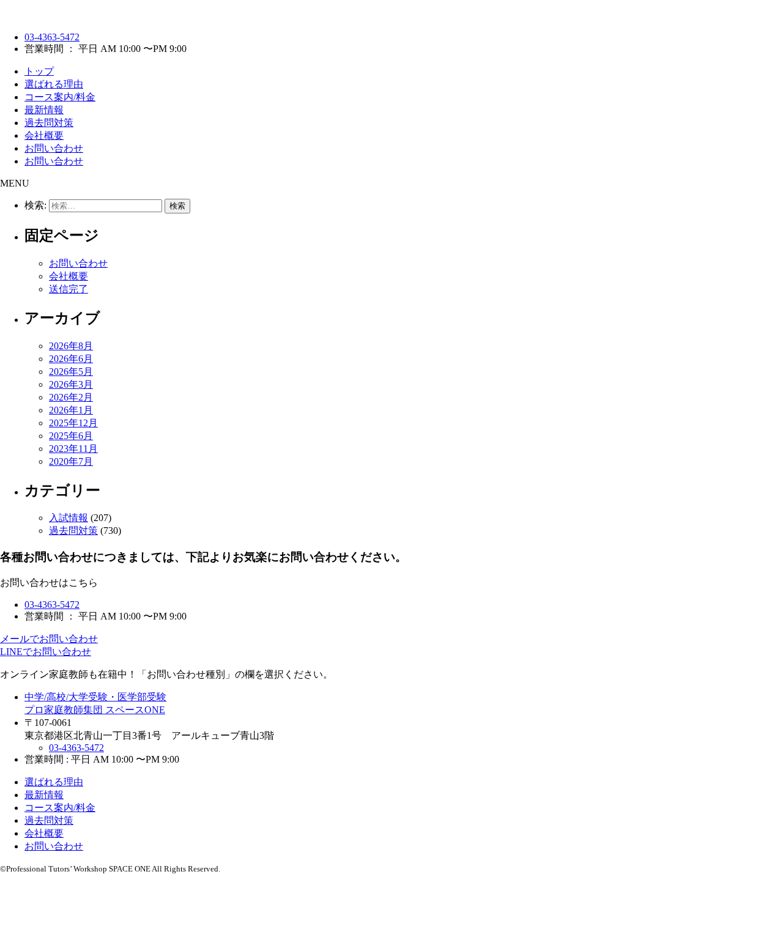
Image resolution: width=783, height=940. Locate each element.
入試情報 (68, 518)
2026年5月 (71, 371)
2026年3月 (71, 384)
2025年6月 (71, 436)
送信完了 (68, 289)
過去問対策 (48, 122)
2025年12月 (73, 423)
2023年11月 (73, 448)
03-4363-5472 (52, 37)
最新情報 (44, 110)
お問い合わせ (53, 148)
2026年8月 (71, 346)
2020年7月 (71, 461)
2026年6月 (71, 358)
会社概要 (44, 135)
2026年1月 (71, 410)
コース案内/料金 (59, 97)
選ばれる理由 (53, 84)
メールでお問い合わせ (49, 639)
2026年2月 (71, 397)
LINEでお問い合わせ (45, 651)
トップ (39, 71)
